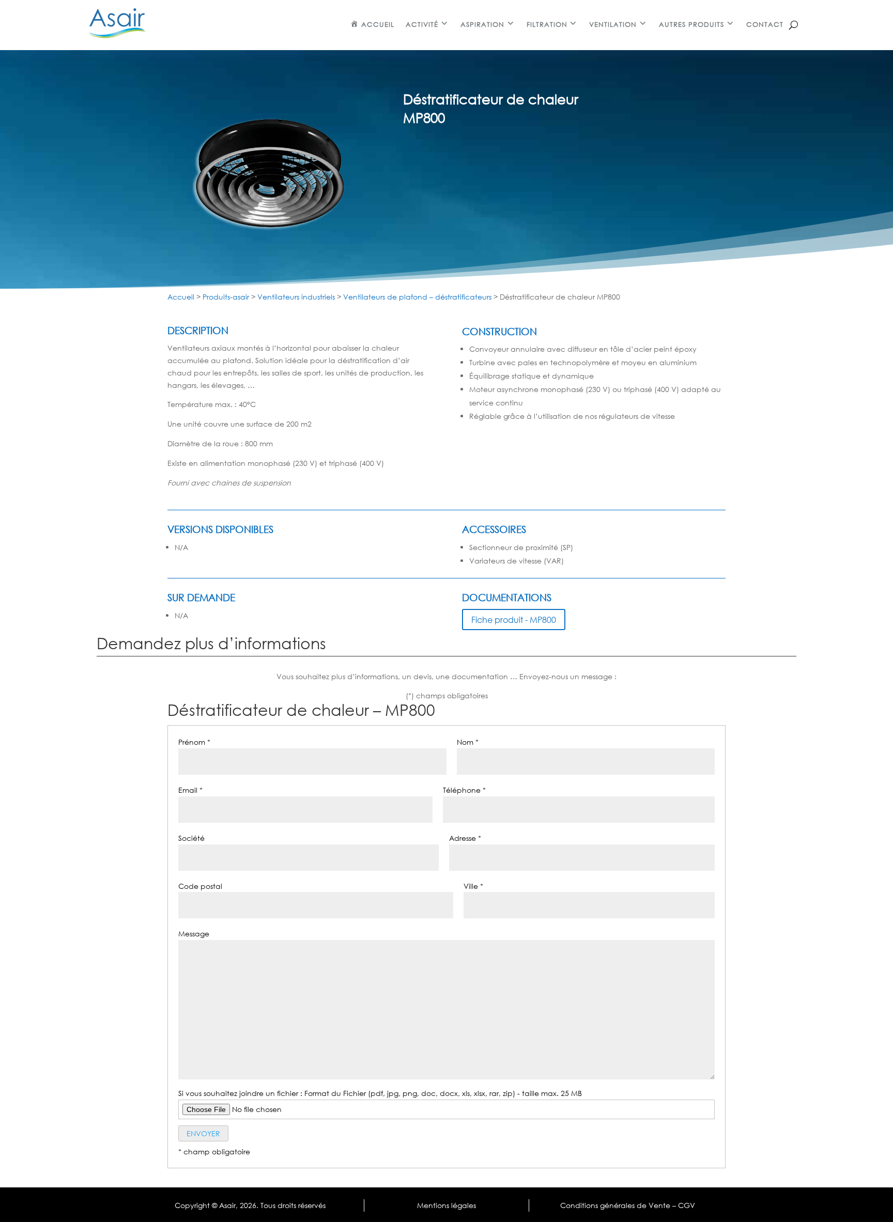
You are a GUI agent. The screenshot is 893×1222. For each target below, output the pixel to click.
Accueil (180, 297)
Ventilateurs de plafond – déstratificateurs (417, 297)
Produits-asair (226, 297)
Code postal (200, 886)
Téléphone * (464, 790)
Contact (764, 24)
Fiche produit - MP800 (513, 619)
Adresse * (465, 838)
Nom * (468, 742)
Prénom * (194, 742)
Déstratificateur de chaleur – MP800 (301, 710)
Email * (190, 790)
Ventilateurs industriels (296, 297)
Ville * (473, 886)
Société (191, 838)
